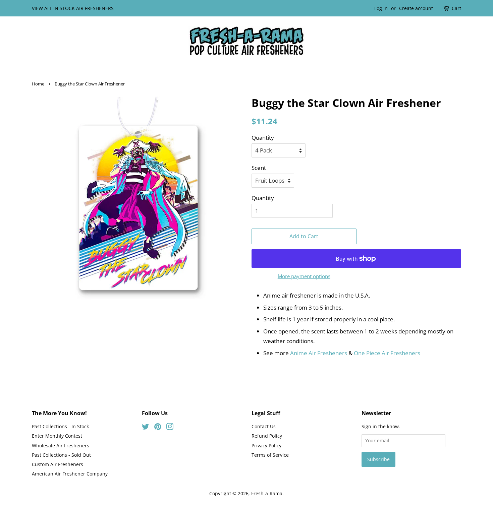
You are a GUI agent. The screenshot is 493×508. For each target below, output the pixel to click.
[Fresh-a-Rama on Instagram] (169, 428)
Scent (259, 168)
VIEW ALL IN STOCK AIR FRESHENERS (73, 8)
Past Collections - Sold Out (61, 455)
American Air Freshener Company (70, 473)
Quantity (263, 137)
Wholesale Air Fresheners (60, 445)
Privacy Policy (266, 445)
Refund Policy (267, 436)
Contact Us (264, 426)
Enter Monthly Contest (57, 436)
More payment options (304, 276)
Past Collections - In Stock (60, 426)
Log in (381, 8)
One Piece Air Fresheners (387, 353)
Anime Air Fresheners (318, 353)
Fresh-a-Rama (266, 493)
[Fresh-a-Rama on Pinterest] (157, 428)
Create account (416, 8)
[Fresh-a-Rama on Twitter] (145, 428)
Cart (456, 8)
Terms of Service (270, 455)
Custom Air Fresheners (57, 464)
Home (38, 84)
